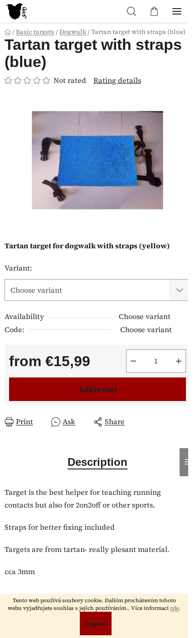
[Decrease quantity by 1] (133, 361)
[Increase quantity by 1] (178, 361)
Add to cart (97, 389)
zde (174, 608)
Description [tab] (97, 462)
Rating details (117, 80)
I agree (96, 623)
